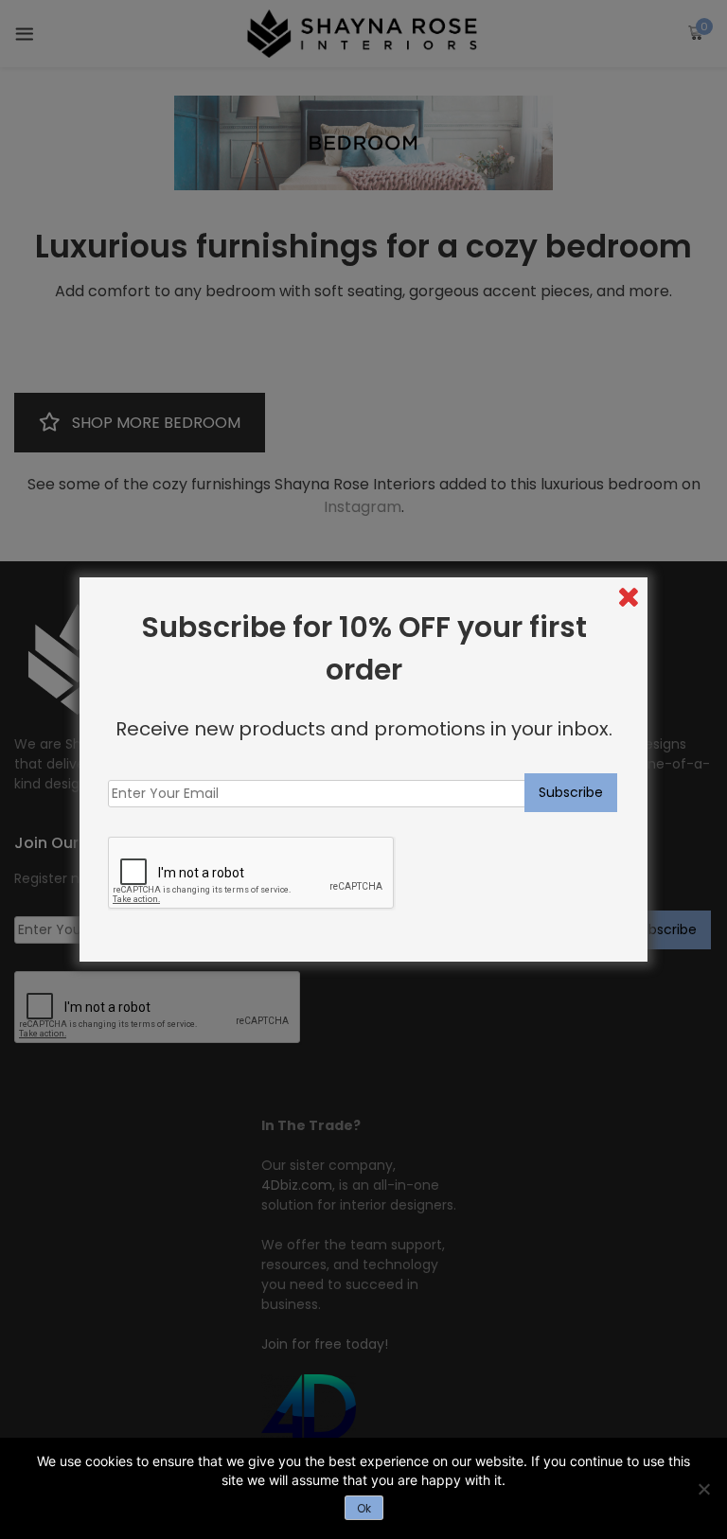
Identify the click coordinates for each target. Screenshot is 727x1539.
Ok (364, 1508)
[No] (703, 1488)
